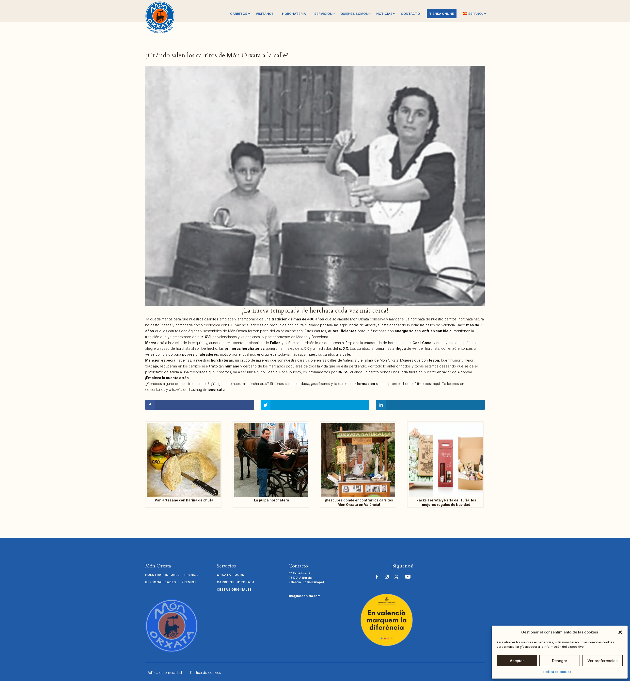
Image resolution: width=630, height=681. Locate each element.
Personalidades (160, 582)
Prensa (191, 575)
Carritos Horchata (236, 582)
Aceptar (517, 660)
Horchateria (294, 14)
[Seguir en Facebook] (377, 577)
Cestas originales (234, 589)
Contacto (410, 14)
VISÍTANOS (265, 14)
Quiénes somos (354, 14)
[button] (620, 632)
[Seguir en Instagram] (387, 577)
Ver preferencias (602, 660)
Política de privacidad (164, 672)
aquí (436, 384)
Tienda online (441, 14)
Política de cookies (557, 672)
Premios (189, 582)
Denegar (559, 660)
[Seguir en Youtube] (407, 576)
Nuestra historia (162, 575)
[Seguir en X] (396, 577)
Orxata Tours (230, 575)
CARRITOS (238, 14)
